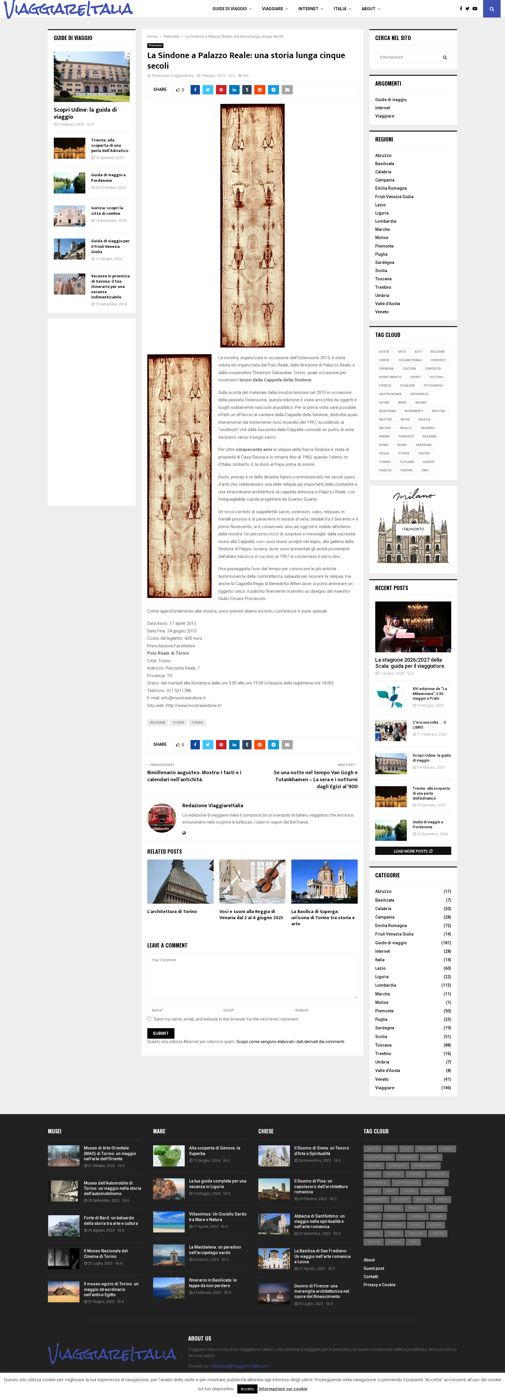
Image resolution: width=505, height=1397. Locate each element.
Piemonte (155, 45)
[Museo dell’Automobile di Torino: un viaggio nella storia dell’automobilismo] (63, 1190)
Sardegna (384, 262)
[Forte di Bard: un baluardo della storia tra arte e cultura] (63, 1225)
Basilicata (384, 163)
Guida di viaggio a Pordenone (108, 178)
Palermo (428, 428)
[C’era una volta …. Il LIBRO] (391, 730)
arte (402, 351)
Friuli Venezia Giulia (394, 196)
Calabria (383, 172)
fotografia (433, 385)
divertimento (390, 377)
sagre (402, 445)
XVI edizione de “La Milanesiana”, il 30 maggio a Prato (430, 694)
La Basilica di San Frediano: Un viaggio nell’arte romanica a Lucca (322, 1256)
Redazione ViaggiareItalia (173, 76)
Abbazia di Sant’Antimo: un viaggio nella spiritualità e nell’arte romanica (319, 1221)
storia (178, 722)
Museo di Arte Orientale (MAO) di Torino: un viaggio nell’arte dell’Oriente (110, 1153)
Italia (340, 8)
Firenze (385, 385)
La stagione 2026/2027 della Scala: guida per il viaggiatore (409, 663)
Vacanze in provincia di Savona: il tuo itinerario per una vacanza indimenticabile (110, 286)
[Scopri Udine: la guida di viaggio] (92, 76)
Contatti (371, 1276)
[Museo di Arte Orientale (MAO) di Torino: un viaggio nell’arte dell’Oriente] (63, 1155)
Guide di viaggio (229, 8)
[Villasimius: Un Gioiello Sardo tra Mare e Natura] (169, 1221)
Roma (383, 445)
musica (424, 419)
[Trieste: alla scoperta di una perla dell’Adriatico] (69, 148)
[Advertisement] (92, 412)
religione (157, 722)
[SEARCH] (445, 57)
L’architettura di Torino (172, 912)
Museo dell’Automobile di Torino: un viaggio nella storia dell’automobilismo (112, 1188)
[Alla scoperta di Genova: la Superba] (169, 1155)
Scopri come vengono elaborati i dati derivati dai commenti (290, 1041)
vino (425, 470)
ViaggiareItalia (68, 9)
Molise (381, 237)
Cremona (386, 368)
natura (385, 428)
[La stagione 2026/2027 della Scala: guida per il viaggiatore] (413, 626)
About (369, 8)
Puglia (381, 254)
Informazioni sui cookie (283, 1388)
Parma (384, 436)
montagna (387, 411)
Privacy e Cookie (379, 1284)
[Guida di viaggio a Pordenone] (69, 182)
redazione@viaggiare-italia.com (239, 1366)
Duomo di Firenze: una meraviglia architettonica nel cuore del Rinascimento (321, 1291)
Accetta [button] (247, 1389)
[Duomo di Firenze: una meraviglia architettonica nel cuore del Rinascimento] (274, 1293)
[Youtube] (476, 8)
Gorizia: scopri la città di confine (107, 211)
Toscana (383, 278)
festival (437, 377)
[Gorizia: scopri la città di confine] (69, 216)
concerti (438, 360)
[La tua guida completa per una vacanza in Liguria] (169, 1188)
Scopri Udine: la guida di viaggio (85, 113)
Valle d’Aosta (387, 303)
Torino (197, 722)
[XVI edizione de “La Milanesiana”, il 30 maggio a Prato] (391, 697)
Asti (418, 351)
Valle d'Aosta (387, 1070)
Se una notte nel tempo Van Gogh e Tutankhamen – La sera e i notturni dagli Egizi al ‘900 (316, 779)
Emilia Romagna (391, 188)
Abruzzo (383, 155)
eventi (415, 377)
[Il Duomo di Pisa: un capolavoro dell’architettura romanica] (274, 1188)
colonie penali (410, 360)
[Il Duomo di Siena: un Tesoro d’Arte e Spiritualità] (274, 1155)
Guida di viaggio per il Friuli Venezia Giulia (110, 246)
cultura (409, 368)
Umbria (382, 295)
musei (405, 419)
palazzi (406, 428)
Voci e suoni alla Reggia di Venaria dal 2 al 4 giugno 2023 (251, 915)
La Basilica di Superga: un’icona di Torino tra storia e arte (323, 918)
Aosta (384, 351)
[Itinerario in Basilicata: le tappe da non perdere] (169, 1288)
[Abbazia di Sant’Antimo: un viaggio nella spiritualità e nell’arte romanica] (274, 1224)
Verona (406, 470)
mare (402, 402)
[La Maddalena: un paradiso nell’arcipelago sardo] (169, 1254)
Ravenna (430, 436)
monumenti (414, 411)
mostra (438, 411)
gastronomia (390, 394)
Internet (308, 8)
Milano (421, 402)
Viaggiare (272, 8)
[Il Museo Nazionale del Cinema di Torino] (63, 1258)
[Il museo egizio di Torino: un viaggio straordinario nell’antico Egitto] (63, 1291)
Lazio (380, 205)
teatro (424, 453)
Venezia (385, 470)
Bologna (437, 351)
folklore (407, 385)
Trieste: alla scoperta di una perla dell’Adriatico (109, 145)
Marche (382, 229)
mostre (385, 419)
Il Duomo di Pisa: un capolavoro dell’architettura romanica (321, 1186)
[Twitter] (469, 8)
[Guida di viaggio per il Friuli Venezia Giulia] (69, 249)
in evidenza (419, 394)
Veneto (382, 312)
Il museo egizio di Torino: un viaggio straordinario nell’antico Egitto (111, 1289)
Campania (385, 180)
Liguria (382, 213)
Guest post (374, 1268)
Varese (429, 462)
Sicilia (381, 270)
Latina (384, 402)
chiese (384, 360)
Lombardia (385, 221)
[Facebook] (462, 8)
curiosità (433, 368)
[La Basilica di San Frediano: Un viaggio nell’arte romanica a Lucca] (274, 1258)
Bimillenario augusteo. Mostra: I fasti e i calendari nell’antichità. (194, 776)
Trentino (383, 287)
